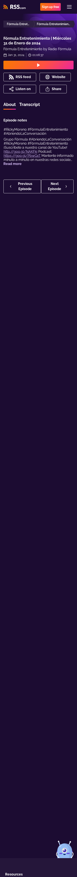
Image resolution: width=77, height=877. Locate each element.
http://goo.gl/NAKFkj (20, 152)
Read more (12, 164)
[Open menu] (69, 7)
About (9, 104)
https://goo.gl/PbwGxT (22, 156)
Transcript (29, 104)
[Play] (38, 65)
